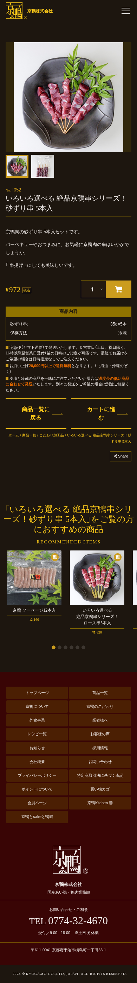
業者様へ (100, 720)
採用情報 (100, 748)
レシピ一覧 (37, 734)
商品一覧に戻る (36, 413)
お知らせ (37, 748)
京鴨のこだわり (99, 706)
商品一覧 (29, 435)
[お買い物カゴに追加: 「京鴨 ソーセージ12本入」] (55, 557)
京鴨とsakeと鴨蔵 (37, 816)
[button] (17, 166)
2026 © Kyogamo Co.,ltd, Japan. (46, 973)
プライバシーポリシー (37, 775)
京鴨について (37, 706)
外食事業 (37, 720)
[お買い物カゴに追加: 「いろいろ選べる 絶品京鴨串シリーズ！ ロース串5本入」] (118, 557)
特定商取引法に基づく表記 (100, 775)
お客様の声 (100, 734)
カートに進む (101, 413)
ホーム (13, 435)
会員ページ (37, 803)
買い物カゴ (100, 789)
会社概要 (37, 762)
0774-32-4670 (68, 920)
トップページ (37, 693)
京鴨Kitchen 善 (100, 803)
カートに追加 (118, 289)
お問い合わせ (100, 762)
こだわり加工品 (51, 435)
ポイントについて (37, 789)
